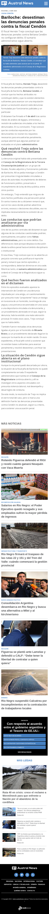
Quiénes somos (20, 890)
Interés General (19, 887)
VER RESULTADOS (24, 752)
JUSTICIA (22, 74)
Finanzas (41, 884)
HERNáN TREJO (42, 74)
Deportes (8, 884)
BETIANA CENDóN (31, 74)
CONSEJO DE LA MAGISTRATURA (37, 75)
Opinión (34, 884)
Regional (10, 881)
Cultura (39, 881)
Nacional (18, 881)
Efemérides (31, 887)
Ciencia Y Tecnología (21, 884)
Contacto (31, 890)
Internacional (29, 881)
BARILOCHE (15, 74)
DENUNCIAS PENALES (20, 75)
